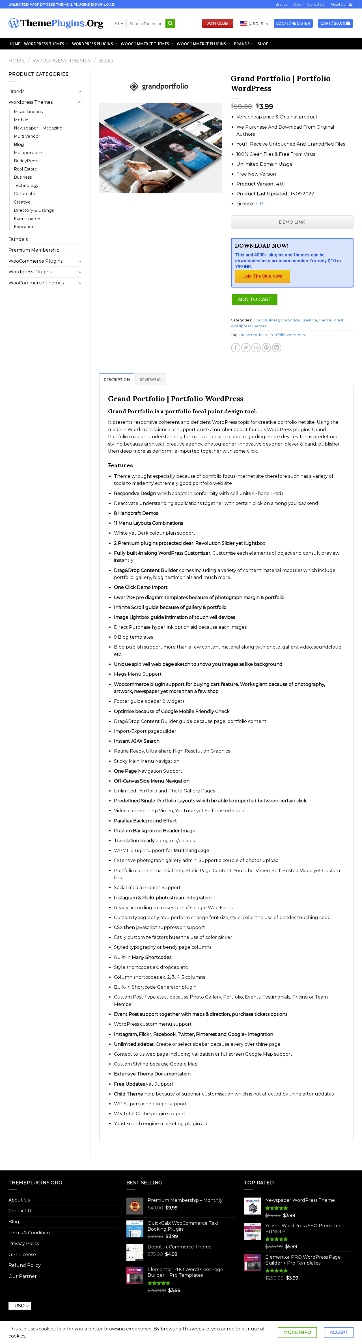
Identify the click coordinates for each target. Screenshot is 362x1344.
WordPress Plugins (92, 44)
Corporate (24, 193)
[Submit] (170, 23)
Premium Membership (34, 250)
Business (23, 177)
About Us (338, 4)
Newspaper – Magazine (38, 128)
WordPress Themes (44, 44)
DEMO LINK (292, 222)
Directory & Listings (34, 210)
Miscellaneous (28, 111)
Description (117, 379)
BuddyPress (26, 160)
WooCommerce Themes (145, 44)
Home (14, 44)
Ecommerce (27, 218)
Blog (297, 4)
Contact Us (315, 4)
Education (24, 226)
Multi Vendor (27, 136)
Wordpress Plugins (29, 272)
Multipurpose (28, 152)
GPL (261, 203)
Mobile (21, 119)
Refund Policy (24, 1265)
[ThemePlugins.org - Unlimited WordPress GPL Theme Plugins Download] (55, 23)
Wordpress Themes (62, 60)
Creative (22, 202)
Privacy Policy (24, 1243)
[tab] (116, 379)
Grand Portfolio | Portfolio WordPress (272, 335)
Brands (281, 4)
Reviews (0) (150, 379)
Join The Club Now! (262, 276)
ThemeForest (331, 320)
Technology (26, 185)
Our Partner (22, 1276)
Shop (263, 44)
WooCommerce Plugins (201, 44)
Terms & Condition (29, 1232)
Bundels (18, 239)
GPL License (22, 1254)
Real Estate (25, 169)
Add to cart (255, 299)
